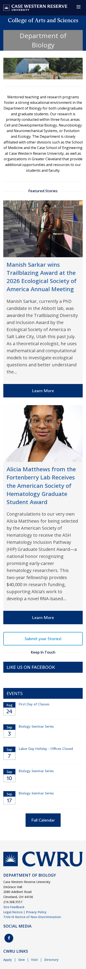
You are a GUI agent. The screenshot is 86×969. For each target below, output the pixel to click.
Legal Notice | (14, 912)
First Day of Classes (34, 704)
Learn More (43, 390)
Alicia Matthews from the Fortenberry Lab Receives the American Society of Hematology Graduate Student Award (41, 485)
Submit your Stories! (43, 638)
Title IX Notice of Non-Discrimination (32, 917)
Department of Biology (43, 40)
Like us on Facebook (31, 667)
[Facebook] (8, 938)
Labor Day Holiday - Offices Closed (46, 749)
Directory (51, 960)
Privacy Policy (36, 912)
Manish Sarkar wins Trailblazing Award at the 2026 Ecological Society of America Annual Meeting (42, 277)
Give (21, 960)
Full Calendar (43, 820)
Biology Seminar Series (36, 726)
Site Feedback (13, 907)
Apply (7, 960)
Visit (34, 960)
